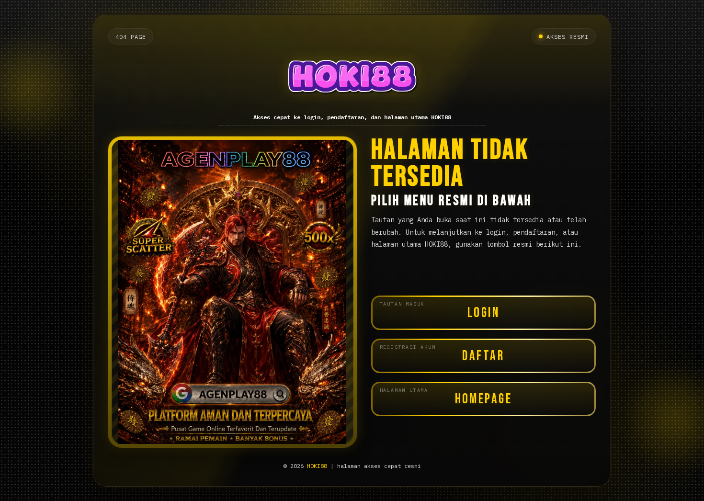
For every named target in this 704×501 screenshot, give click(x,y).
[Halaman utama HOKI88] (352, 79)
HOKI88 (317, 465)
